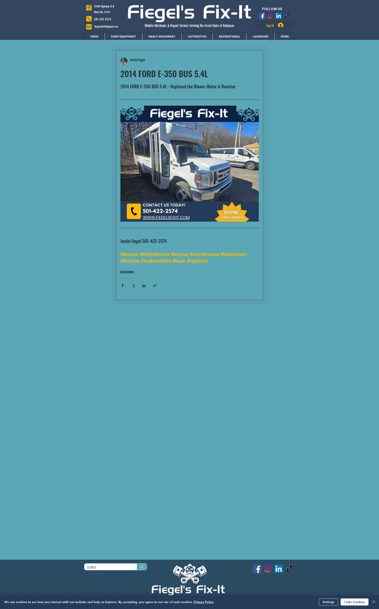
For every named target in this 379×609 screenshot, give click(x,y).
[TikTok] (288, 15)
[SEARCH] (142, 567)
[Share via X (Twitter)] (133, 285)
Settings (328, 602)
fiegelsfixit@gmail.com (106, 26)
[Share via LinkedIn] (144, 285)
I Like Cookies (354, 602)
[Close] (373, 601)
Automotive (127, 271)
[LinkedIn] (278, 15)
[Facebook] (260, 15)
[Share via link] (155, 285)
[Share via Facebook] (122, 285)
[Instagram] (269, 15)
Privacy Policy (204, 602)
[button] (284, 36)
